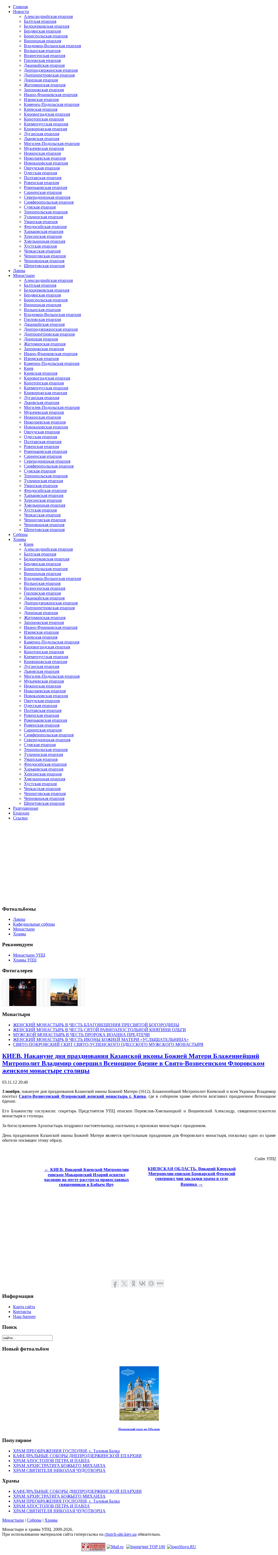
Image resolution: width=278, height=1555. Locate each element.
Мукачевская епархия (44, 148)
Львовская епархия (41, 138)
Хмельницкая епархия (44, 241)
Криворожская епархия (45, 129)
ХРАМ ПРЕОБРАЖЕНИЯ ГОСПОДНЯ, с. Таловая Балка (66, 1451)
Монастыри (13, 1520)
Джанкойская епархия (44, 65)
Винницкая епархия (42, 41)
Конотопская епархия (44, 119)
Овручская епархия (42, 168)
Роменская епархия (41, 725)
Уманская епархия (41, 221)
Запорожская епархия (44, 89)
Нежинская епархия (42, 153)
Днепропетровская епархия (49, 75)
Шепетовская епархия (44, 265)
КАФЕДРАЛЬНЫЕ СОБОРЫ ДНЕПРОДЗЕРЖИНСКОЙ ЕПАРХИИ (77, 1455)
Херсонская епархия (43, 236)
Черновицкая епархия (44, 260)
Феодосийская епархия (45, 226)
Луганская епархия (41, 133)
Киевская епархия (40, 109)
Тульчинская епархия (43, 217)
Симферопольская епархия (49, 202)
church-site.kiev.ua (121, 1534)
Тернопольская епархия (46, 212)
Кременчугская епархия (46, 124)
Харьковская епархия (43, 231)
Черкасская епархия (42, 251)
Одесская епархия (40, 173)
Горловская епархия (42, 60)
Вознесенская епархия (44, 55)
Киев (28, 368)
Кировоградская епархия (47, 114)
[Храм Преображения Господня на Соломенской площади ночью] (22, 1004)
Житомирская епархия (44, 85)
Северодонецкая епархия (47, 197)
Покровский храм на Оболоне (139, 1429)
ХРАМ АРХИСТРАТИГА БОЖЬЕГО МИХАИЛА (59, 1465)
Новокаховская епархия (46, 163)
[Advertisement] (139, 863)
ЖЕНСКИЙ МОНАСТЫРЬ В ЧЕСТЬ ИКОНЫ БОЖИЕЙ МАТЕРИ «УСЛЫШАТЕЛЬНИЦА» (101, 1039)
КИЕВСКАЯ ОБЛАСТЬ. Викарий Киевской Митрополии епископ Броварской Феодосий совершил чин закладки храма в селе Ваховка (192, 1176)
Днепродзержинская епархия (51, 70)
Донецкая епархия (41, 80)
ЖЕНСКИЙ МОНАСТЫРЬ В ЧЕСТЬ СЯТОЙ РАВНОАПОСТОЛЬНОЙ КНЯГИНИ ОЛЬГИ (99, 1029)
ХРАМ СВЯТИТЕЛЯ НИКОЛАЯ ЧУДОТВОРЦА (59, 1470)
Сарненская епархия (43, 192)
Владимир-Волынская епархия (52, 45)
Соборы (34, 1520)
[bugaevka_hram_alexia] (64, 1004)
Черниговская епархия (45, 256)
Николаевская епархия (45, 158)
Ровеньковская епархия (45, 187)
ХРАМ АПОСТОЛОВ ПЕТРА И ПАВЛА (51, 1460)
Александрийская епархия (48, 16)
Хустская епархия (40, 246)
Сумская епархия (40, 207)
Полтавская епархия (42, 177)
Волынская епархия (42, 50)
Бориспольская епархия (46, 36)
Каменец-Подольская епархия (51, 104)
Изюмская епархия (41, 99)
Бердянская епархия (42, 31)
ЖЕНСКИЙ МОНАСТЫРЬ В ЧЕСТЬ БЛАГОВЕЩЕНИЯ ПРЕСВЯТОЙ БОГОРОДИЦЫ (96, 1025)
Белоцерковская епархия (46, 26)
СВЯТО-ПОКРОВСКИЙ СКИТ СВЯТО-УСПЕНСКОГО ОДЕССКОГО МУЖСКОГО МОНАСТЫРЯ (108, 1044)
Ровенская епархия (41, 182)
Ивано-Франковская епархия (50, 94)
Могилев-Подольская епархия (52, 143)
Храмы (51, 1520)
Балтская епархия (40, 21)
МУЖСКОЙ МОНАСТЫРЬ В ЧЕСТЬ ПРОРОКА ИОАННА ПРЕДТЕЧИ (81, 1034)
